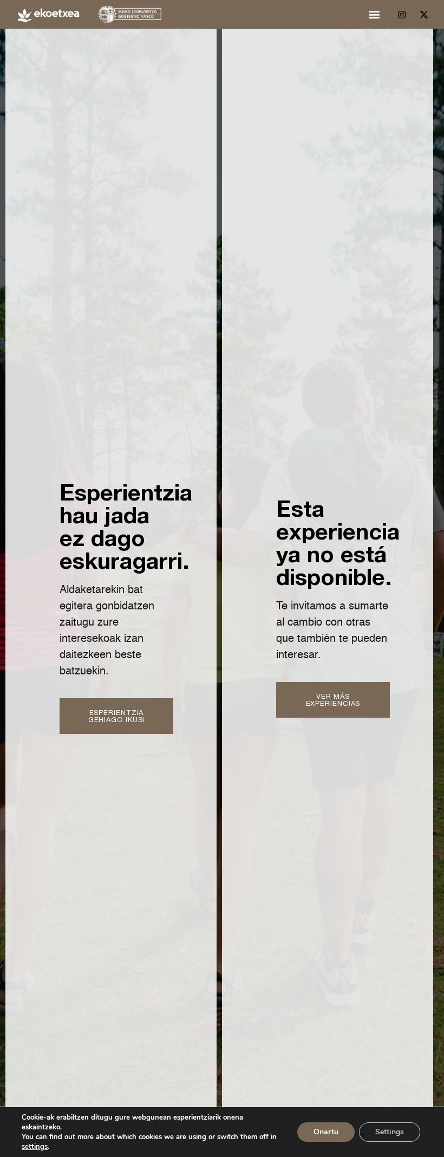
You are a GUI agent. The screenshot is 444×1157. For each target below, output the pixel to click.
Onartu (326, 1132)
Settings (389, 1132)
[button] (374, 14)
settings (35, 1147)
